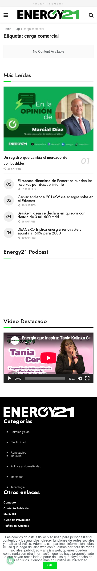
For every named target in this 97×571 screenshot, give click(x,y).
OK (49, 565)
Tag (17, 29)
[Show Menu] (6, 15)
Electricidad (18, 442)
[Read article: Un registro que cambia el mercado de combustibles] (48, 119)
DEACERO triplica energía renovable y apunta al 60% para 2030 (49, 231)
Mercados (17, 477)
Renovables (18, 452)
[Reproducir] (9, 378)
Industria (16, 456)
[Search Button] (91, 15)
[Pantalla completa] (87, 378)
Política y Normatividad (26, 466)
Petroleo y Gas (20, 432)
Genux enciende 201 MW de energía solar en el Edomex (55, 198)
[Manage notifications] (10, 560)
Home (7, 29)
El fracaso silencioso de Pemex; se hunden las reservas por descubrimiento (55, 182)
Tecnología (18, 487)
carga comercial (34, 29)
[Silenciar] (79, 378)
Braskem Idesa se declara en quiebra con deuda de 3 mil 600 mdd (51, 215)
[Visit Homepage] (48, 14)
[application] (48, 358)
